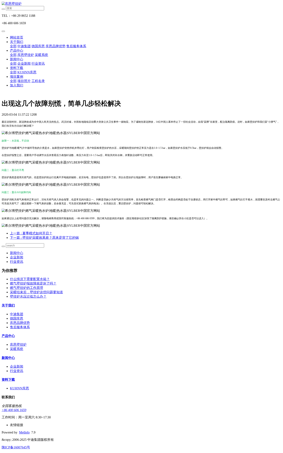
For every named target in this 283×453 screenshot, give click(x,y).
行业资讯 (38, 63)
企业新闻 (24, 63)
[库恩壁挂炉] (141, 4)
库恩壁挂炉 (25, 55)
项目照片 (24, 81)
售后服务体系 (76, 46)
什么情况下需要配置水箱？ (30, 279)
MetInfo (24, 432)
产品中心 (16, 50)
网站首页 (16, 37)
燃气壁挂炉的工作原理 (26, 287)
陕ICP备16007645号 (16, 447)
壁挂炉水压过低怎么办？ (28, 296)
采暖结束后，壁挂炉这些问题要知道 (36, 292)
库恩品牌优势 (55, 46)
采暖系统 (41, 55)
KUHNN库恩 (26, 72)
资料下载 (16, 68)
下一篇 (44, 237)
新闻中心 (16, 59)
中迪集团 (24, 46)
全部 (13, 46)
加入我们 (16, 85)
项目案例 (16, 76)
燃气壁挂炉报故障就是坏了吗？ (33, 283)
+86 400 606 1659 (14, 410)
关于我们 (16, 42)
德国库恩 (38, 46)
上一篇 (31, 233)
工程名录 (38, 81)
